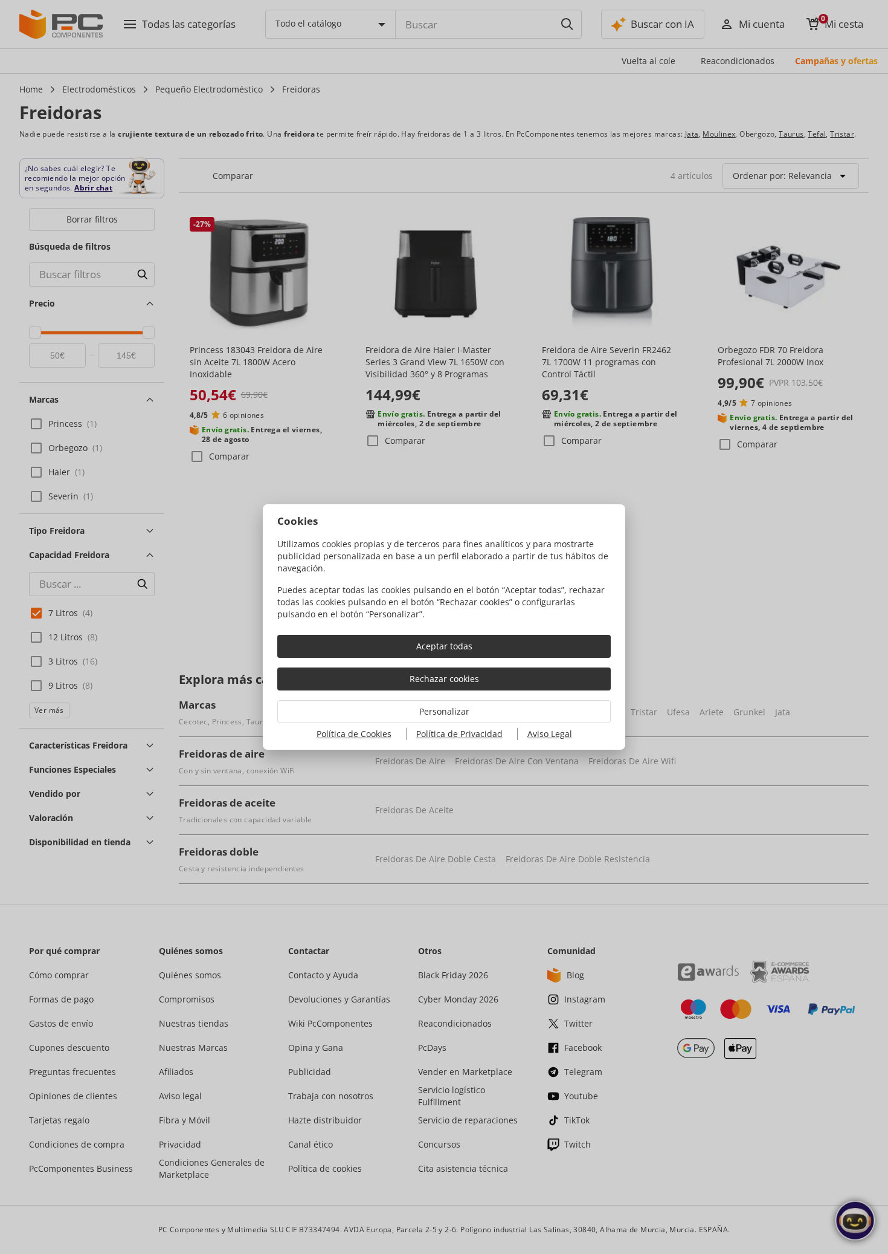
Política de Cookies (354, 733)
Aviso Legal (549, 733)
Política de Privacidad (459, 733)
